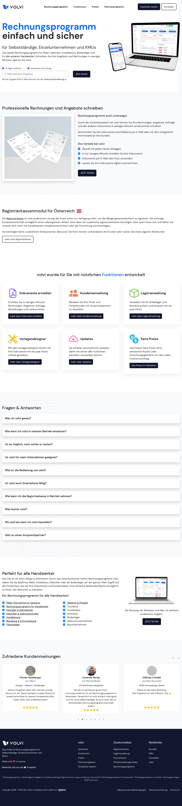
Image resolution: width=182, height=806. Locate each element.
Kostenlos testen (149, 6)
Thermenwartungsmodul (125, 762)
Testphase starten (87, 766)
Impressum (175, 790)
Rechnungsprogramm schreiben (148, 777)
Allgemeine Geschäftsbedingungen (131, 790)
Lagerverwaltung (121, 753)
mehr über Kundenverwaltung (86, 316)
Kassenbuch (95, 777)
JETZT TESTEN (87, 173)
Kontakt (153, 749)
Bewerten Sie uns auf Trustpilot (19, 767)
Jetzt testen (82, 74)
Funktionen (80, 6)
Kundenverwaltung (52, 777)
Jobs (151, 762)
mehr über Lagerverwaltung (145, 316)
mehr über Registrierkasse (18, 239)
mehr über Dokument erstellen (26, 316)
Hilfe (151, 753)
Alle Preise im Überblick (143, 365)
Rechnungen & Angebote (32, 777)
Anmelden (169, 6)
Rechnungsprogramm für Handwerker (118, 777)
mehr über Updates (81, 361)
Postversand (119, 758)
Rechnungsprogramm (56, 6)
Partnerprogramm (114, 6)
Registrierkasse (121, 749)
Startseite (83, 749)
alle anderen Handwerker (20, 56)
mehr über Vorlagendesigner (25, 361)
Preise (95, 6)
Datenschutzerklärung (54, 79)
